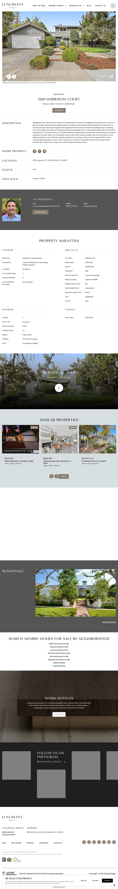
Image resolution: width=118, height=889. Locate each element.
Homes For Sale (63, 643)
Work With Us (75, 6)
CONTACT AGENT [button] (40, 212)
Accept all (107, 880)
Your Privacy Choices (59, 887)
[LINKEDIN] (94, 842)
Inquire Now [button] (59, 110)
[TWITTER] (104, 842)
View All (63, 476)
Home (4, 843)
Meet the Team (39, 6)
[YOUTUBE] (109, 842)
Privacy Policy (110, 873)
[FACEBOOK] (84, 842)
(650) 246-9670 (8, 832)
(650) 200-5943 (72, 206)
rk (57, 643)
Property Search (56, 6)
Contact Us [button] (59, 714)
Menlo (51, 643)
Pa (55, 643)
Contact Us (58, 843)
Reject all (83, 880)
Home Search (43, 843)
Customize (95, 880)
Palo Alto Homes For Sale (59, 647)
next (14, 76)
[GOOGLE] (114, 842)
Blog (89, 6)
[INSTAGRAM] (89, 842)
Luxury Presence (56, 873)
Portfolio (30, 843)
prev (9, 76)
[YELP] (99, 842)
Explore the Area (109, 622)
